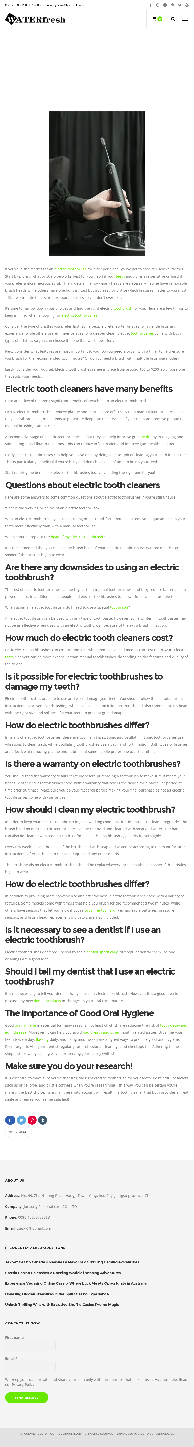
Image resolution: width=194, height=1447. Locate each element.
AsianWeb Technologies (156, 1433)
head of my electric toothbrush (77, 536)
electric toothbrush (70, 269)
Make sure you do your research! (68, 1065)
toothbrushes (142, 333)
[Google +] (157, 5)
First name (14, 1337)
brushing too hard (100, 910)
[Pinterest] (172, 5)
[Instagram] (165, 5)
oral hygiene (25, 1025)
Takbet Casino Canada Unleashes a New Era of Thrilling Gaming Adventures (72, 1262)
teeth (120, 276)
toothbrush (122, 308)
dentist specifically (102, 951)
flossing (42, 1039)
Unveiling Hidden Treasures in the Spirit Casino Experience (57, 1294)
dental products (47, 1000)
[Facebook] (150, 5)
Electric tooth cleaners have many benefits (89, 388)
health (146, 436)
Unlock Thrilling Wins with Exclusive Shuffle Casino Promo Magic (62, 1304)
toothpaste (119, 607)
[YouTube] (187, 5)
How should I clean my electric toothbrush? (90, 809)
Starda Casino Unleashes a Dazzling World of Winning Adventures (63, 1272)
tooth (9, 656)
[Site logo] (35, 19)
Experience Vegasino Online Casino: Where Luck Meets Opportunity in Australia (75, 1283)
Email (11, 1358)
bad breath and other (101, 1032)
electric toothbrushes (79, 315)
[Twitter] (179, 5)
